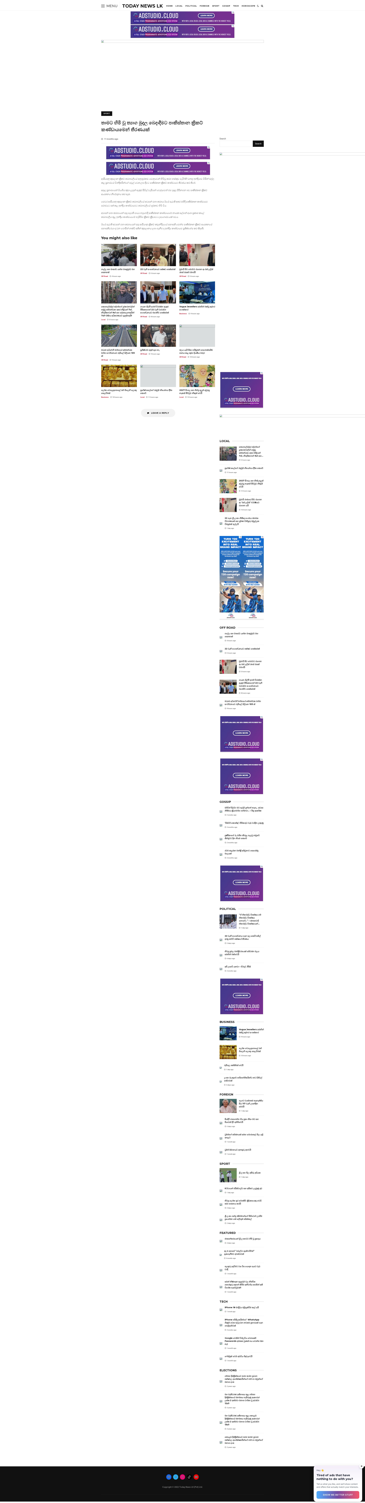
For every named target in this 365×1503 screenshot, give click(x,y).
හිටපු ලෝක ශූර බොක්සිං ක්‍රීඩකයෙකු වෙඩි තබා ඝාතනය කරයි (221, 1204)
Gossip (226, 6)
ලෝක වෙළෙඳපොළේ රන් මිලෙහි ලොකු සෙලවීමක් (119, 376)
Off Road (104, 276)
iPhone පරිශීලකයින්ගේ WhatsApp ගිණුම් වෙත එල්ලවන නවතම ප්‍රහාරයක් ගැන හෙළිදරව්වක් (221, 1325)
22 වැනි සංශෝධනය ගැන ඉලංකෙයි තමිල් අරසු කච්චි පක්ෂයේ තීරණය (221, 940)
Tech (236, 6)
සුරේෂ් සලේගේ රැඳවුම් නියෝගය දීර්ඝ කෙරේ (158, 376)
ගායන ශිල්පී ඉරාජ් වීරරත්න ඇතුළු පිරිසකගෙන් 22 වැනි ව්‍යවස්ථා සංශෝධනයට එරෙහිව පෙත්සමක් (158, 292)
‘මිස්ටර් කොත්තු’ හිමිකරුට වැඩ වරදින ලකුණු (221, 825)
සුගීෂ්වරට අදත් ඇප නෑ (158, 336)
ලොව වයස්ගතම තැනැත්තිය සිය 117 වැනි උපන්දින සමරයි (228, 1106)
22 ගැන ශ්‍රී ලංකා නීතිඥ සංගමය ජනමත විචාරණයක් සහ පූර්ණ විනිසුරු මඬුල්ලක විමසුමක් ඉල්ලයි (221, 523)
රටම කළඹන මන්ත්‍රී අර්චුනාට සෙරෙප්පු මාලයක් (221, 854)
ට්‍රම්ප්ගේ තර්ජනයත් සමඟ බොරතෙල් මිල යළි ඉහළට (221, 1138)
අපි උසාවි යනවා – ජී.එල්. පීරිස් (221, 969)
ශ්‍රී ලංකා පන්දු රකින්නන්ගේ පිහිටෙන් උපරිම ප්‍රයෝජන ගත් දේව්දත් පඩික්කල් (221, 1220)
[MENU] (103, 6)
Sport (215, 6)
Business (183, 314)
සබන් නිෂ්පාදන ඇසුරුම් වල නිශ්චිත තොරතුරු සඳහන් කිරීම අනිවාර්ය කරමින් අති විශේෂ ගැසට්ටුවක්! (221, 1287)
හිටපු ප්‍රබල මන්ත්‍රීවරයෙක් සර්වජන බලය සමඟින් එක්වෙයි (221, 955)
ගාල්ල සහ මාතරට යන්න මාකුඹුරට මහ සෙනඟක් (119, 255)
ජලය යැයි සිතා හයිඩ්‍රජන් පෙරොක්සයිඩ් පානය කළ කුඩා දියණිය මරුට (197, 336)
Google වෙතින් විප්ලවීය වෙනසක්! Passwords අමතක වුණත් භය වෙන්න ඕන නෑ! (221, 1343)
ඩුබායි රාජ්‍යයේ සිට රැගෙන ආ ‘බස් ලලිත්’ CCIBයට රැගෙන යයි (228, 505)
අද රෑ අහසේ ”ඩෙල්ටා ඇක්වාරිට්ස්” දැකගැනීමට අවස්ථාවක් (221, 1255)
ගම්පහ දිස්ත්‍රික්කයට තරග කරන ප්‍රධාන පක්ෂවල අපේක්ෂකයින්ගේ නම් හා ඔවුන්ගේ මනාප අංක (221, 1381)
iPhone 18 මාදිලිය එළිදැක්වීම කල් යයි (221, 1310)
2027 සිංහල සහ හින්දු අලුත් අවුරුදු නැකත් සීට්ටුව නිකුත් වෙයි (197, 376)
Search (223, 139)
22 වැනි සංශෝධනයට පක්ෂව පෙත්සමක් (158, 255)
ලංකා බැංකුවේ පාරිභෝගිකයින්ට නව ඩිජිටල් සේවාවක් (221, 1081)
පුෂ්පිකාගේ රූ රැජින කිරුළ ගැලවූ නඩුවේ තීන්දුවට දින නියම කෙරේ (221, 839)
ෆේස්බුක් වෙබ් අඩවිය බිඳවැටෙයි (221, 1359)
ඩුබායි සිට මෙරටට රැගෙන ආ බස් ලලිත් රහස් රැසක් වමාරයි (197, 255)
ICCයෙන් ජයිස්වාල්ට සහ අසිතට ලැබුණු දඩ (221, 1191)
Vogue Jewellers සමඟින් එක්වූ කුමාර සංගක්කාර (197, 292)
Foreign (204, 6)
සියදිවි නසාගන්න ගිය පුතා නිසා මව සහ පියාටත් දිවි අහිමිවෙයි (221, 1123)
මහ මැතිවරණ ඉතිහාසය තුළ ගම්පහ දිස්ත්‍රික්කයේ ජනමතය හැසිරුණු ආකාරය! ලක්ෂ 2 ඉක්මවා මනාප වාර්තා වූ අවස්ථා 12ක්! (221, 1401)
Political (191, 6)
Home (169, 6)
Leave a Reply (159, 413)
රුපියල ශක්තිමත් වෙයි (221, 1068)
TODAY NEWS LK (142, 6)
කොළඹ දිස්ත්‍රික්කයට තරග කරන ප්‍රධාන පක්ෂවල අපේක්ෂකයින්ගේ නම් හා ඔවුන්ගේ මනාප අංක (221, 1442)
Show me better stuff (338, 1495)
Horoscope (248, 6)
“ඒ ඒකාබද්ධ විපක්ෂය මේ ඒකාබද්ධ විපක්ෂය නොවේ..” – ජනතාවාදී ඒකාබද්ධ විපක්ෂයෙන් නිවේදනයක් (228, 921)
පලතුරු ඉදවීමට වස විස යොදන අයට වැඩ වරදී (221, 1270)
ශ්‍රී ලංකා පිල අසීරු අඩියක (228, 1175)
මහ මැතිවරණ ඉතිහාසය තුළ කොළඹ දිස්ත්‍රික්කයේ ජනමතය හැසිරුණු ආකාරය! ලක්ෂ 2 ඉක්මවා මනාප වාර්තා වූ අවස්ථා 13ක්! (221, 1422)
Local (179, 6)
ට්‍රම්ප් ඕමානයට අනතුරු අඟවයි (221, 1152)
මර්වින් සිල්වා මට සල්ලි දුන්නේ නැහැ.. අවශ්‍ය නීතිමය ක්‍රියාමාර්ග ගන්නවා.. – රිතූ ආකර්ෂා (221, 811)
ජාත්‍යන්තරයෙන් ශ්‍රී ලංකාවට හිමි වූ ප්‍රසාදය (221, 1241)
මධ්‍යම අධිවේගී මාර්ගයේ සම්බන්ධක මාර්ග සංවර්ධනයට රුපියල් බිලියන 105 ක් (119, 336)
